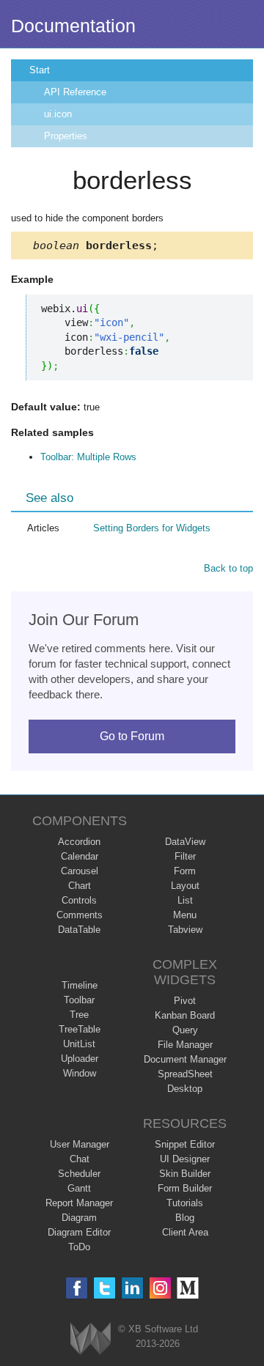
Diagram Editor (79, 1232)
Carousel (79, 870)
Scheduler (79, 1173)
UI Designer (185, 1158)
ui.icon (58, 113)
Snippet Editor (185, 1144)
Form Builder (185, 1188)
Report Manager (79, 1202)
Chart (79, 885)
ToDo (79, 1246)
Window (79, 1073)
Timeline (80, 985)
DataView (185, 841)
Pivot (185, 1000)
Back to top (228, 568)
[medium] (188, 1288)
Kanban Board (185, 1015)
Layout (185, 885)
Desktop (184, 1088)
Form (185, 870)
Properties (65, 135)
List (185, 900)
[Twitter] (104, 1288)
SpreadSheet (185, 1073)
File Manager (185, 1044)
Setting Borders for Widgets (151, 528)
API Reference (75, 91)
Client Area (185, 1232)
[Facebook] (76, 1288)
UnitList (79, 1043)
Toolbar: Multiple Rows (88, 456)
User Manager (79, 1144)
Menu (185, 914)
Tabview (185, 929)
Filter (185, 856)
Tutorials (184, 1202)
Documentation (73, 25)
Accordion (79, 841)
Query (185, 1029)
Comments (79, 914)
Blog (184, 1217)
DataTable (79, 929)
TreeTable (79, 1029)
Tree (79, 1014)
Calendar (79, 856)
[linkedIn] (132, 1288)
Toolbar (79, 999)
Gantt (79, 1188)
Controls (79, 900)
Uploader (79, 1058)
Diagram (79, 1217)
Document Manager (185, 1059)
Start (39, 69)
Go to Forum (132, 736)
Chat (79, 1158)
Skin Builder (184, 1173)
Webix (90, 1338)
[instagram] (160, 1288)
